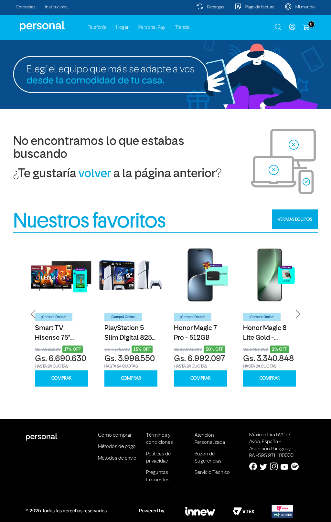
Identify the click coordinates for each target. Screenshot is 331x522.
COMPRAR (61, 378)
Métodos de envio (117, 458)
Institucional (57, 7)
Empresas (26, 7)
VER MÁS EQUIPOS (295, 219)
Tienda (182, 27)
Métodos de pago (117, 446)
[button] (33, 314)
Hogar (122, 27)
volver (95, 174)
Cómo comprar (115, 435)
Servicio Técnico (212, 472)
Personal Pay (151, 27)
